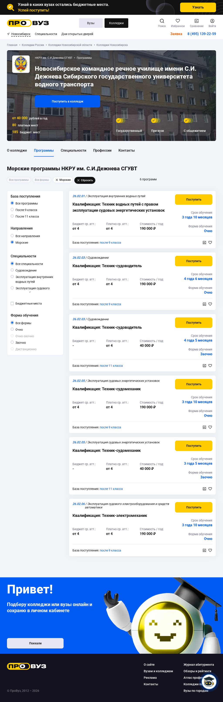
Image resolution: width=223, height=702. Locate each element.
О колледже (17, 150)
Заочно (25, 342)
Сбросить (87, 180)
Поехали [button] (35, 643)
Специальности (46, 34)
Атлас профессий (196, 677)
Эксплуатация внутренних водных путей (35, 279)
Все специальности (36, 264)
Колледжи (116, 23)
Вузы (91, 23)
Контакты (126, 150)
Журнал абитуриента (199, 664)
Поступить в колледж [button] (67, 101)
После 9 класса (31, 210)
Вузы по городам (196, 690)
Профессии (102, 150)
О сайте (149, 664)
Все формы (28, 323)
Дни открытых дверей (77, 34)
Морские (28, 242)
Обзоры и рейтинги (197, 671)
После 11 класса (32, 216)
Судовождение (36, 270)
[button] (193, 199)
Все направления (36, 236)
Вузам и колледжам (158, 671)
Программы (44, 150)
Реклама (150, 677)
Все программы (34, 203)
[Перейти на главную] (28, 23)
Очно (22, 329)
